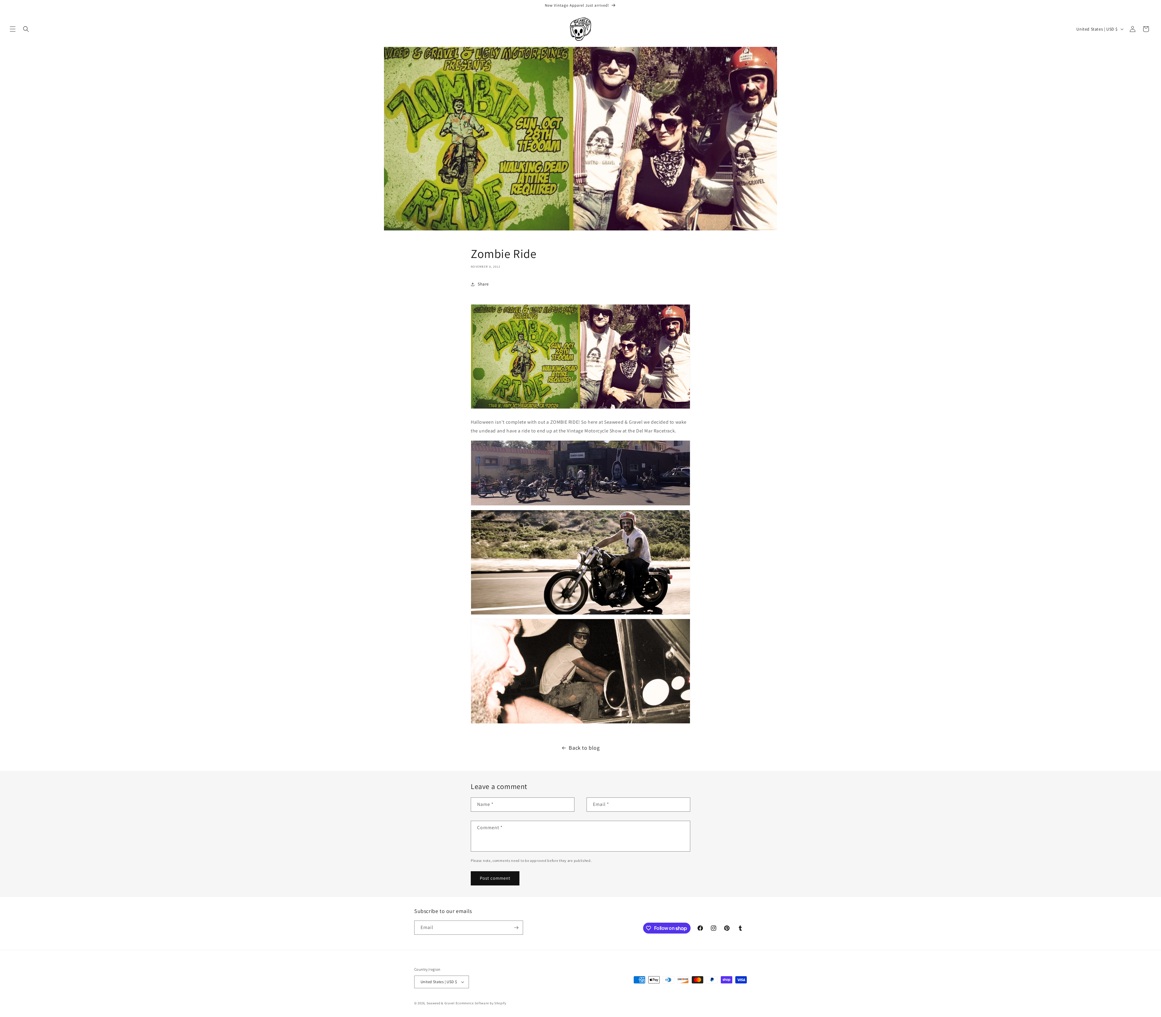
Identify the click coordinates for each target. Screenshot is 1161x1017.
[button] (12, 29)
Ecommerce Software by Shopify (481, 1003)
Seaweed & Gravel (441, 1003)
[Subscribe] (516, 928)
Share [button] (483, 284)
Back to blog (584, 747)
